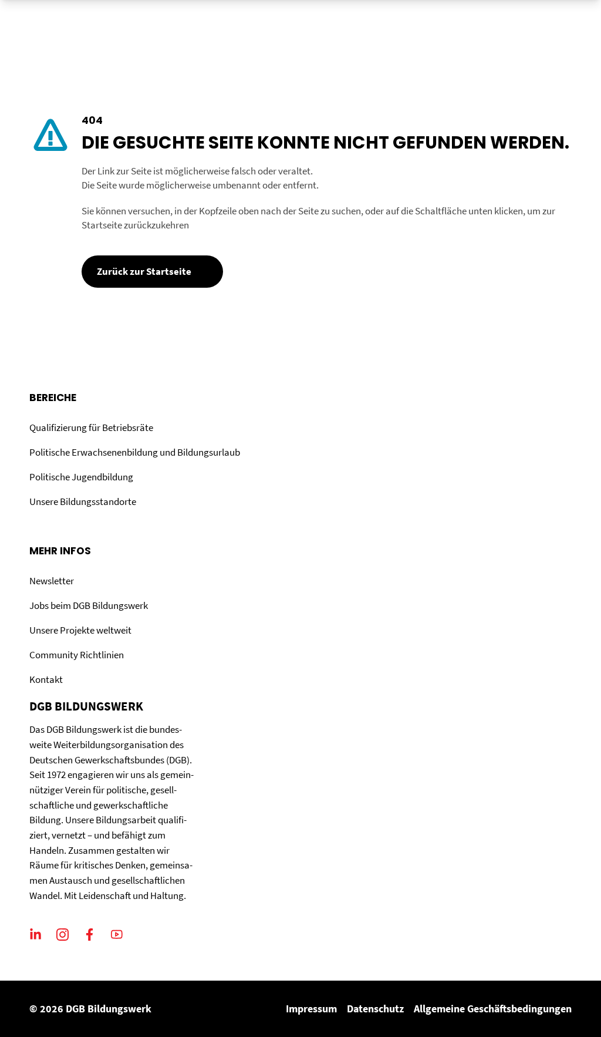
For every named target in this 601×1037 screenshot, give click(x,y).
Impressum (311, 1008)
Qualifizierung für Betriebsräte (91, 427)
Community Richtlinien (76, 654)
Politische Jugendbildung (81, 476)
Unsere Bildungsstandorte (82, 501)
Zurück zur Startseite (144, 271)
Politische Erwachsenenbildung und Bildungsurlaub (134, 452)
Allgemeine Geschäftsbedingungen (493, 1008)
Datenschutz (375, 1008)
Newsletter (51, 580)
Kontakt (46, 679)
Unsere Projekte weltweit (80, 630)
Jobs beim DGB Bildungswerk (88, 605)
